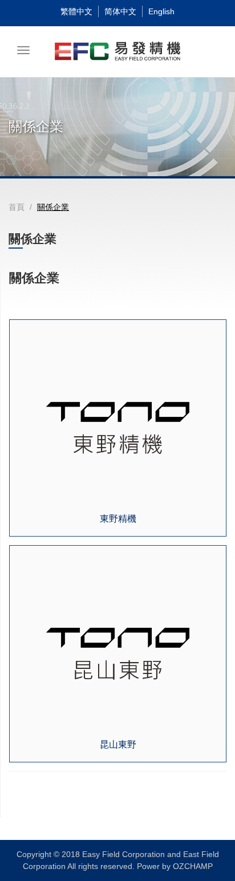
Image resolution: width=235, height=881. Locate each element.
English (161, 11)
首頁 (17, 207)
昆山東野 (118, 744)
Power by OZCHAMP (175, 866)
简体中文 (120, 11)
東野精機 (118, 518)
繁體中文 (76, 11)
